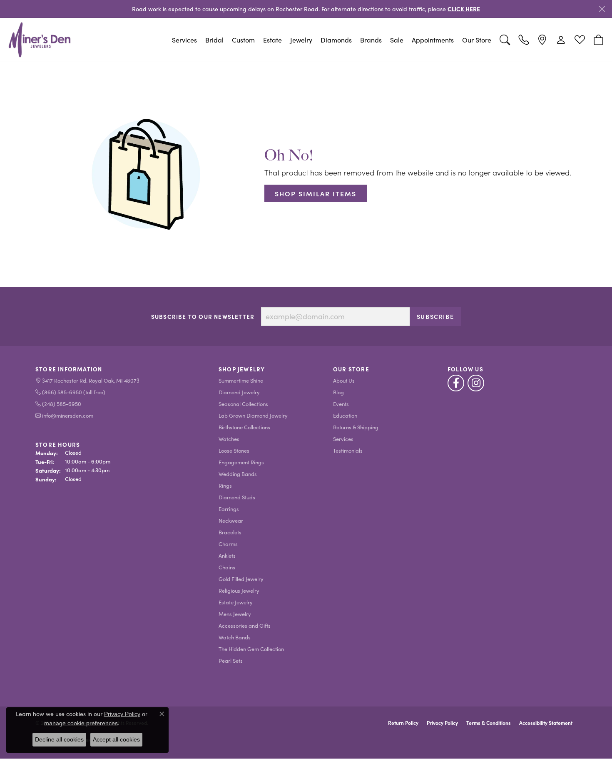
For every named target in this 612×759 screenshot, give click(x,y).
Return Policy (403, 722)
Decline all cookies (59, 739)
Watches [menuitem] (229, 438)
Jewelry (301, 39)
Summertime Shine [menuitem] (241, 380)
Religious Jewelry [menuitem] (239, 590)
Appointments (433, 39)
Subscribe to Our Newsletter (202, 316)
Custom (243, 39)
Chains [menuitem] (227, 567)
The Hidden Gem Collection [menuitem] (251, 648)
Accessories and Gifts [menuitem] (245, 625)
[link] (523, 40)
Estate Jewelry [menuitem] (236, 602)
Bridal (214, 39)
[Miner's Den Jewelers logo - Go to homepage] (39, 39)
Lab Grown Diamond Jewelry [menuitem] (253, 415)
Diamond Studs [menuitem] (237, 497)
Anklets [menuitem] (227, 555)
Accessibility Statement (545, 722)
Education (345, 415)
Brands (371, 39)
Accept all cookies (116, 739)
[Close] (602, 9)
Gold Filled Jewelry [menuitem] (241, 578)
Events (341, 403)
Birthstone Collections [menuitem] (244, 427)
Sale (396, 39)
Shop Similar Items (315, 193)
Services (184, 39)
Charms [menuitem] (228, 543)
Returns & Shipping (355, 427)
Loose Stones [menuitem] (234, 450)
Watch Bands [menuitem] (235, 637)
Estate (272, 39)
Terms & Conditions (488, 722)
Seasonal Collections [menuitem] (243, 403)
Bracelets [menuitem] (230, 532)
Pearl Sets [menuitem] (231, 660)
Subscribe (435, 316)
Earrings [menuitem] (229, 508)
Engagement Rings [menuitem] (241, 462)
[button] (505, 40)
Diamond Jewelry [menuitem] (239, 392)
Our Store (476, 39)
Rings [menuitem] (225, 485)
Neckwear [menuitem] (231, 520)
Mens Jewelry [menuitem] (235, 613)
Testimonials (348, 450)
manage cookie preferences (81, 723)
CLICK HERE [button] (464, 9)
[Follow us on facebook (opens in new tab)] (456, 383)
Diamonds (336, 39)
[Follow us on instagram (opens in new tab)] (476, 383)
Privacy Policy (442, 722)
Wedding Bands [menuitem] (238, 473)
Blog (338, 392)
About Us (344, 380)
